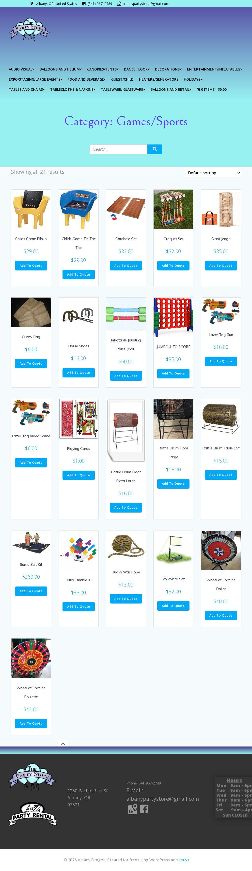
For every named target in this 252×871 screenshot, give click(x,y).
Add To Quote (31, 266)
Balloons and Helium (60, 69)
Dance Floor (136, 69)
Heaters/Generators (158, 79)
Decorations (167, 69)
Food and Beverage (86, 79)
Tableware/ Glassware (122, 89)
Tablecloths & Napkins (72, 89)
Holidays (192, 79)
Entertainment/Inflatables (213, 69)
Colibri (184, 860)
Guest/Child (122, 79)
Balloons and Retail (170, 89)
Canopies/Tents (102, 69)
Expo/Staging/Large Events (34, 79)
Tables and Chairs (26, 89)
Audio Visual (20, 69)
